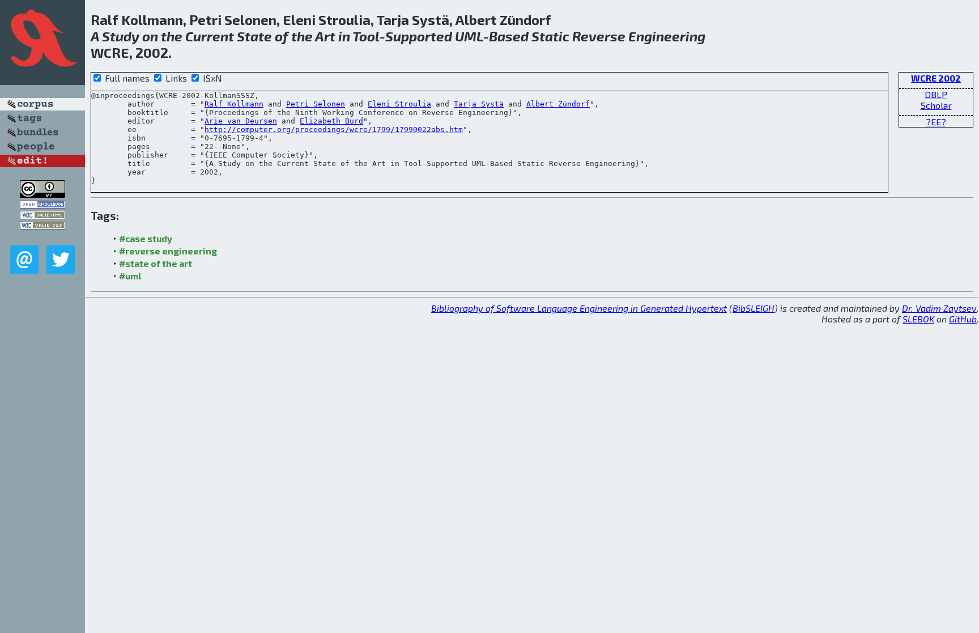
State (254, 36)
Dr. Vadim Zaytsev (939, 308)
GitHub (963, 318)
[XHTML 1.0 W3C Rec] (42, 215)
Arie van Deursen (241, 121)
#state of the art (155, 263)
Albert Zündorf (558, 104)
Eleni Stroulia (399, 104)
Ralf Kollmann (234, 104)
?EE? (936, 121)
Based (509, 36)
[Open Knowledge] (42, 204)
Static (550, 36)
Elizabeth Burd (331, 121)
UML (469, 36)
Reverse (598, 36)
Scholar (936, 105)
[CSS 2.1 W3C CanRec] (42, 237)
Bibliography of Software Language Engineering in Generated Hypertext (579, 308)
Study (120, 36)
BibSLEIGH (753, 308)
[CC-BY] (42, 194)
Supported (418, 36)
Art (325, 36)
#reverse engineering (168, 250)
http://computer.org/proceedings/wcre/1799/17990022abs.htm (334, 129)
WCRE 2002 (936, 78)
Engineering (666, 36)
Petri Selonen (315, 104)
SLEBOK (918, 318)
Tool (366, 36)
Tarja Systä (479, 104)
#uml (130, 275)
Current (209, 36)
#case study (145, 238)
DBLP (936, 94)
